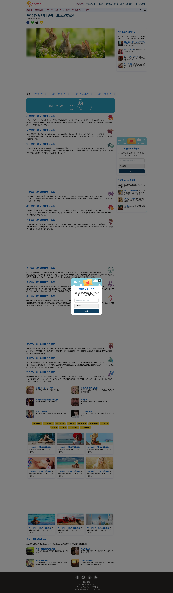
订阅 (86, 311)
